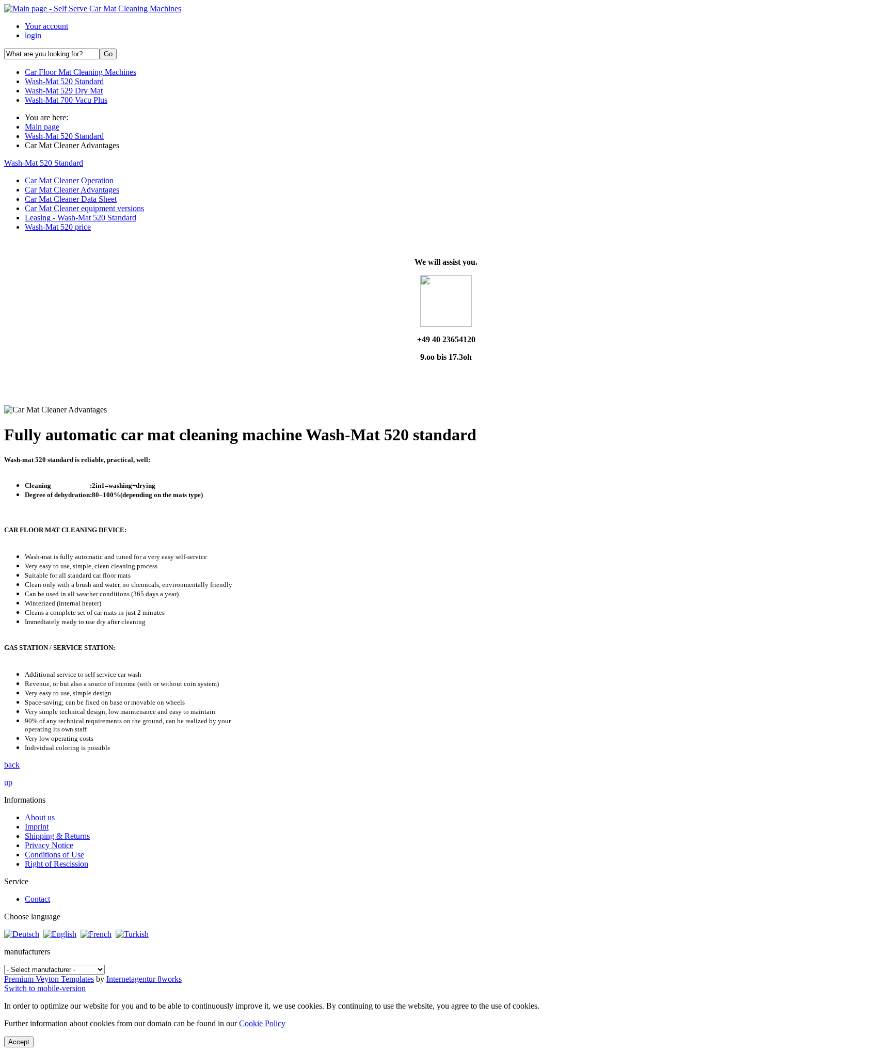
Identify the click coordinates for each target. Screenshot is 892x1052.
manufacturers (27, 951)
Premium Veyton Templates (49, 979)
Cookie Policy (262, 1023)
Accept (18, 1042)
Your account (46, 26)
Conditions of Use (54, 854)
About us (40, 817)
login (33, 35)
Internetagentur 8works (144, 979)
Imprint (37, 826)
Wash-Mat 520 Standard (43, 162)
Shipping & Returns (57, 836)
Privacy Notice (49, 845)
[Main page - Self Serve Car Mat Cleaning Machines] (92, 8)
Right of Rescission (56, 863)
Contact (37, 899)
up (8, 782)
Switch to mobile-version (45, 988)
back (12, 764)
